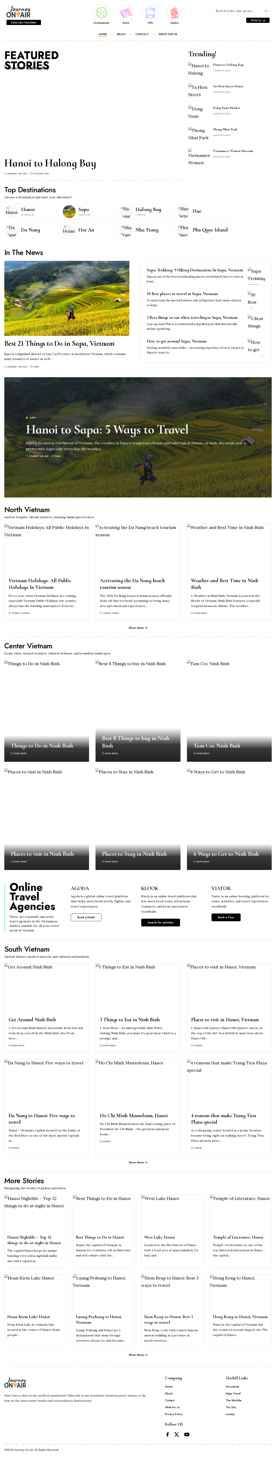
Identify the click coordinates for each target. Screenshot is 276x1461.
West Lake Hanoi (159, 1237)
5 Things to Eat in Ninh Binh (130, 1020)
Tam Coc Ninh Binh (216, 745)
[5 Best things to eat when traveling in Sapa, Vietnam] (256, 323)
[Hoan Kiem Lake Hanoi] (35, 1293)
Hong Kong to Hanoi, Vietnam (240, 1316)
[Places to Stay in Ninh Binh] (138, 819)
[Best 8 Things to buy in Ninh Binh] (138, 711)
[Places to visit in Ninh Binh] (46, 819)
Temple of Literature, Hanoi (238, 1237)
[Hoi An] (69, 230)
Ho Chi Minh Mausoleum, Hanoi (134, 1115)
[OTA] (150, 12)
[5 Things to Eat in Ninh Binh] (138, 988)
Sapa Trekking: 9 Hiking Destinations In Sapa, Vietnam (195, 270)
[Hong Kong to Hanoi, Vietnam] (241, 1293)
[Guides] (174, 12)
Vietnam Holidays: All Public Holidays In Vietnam (40, 583)
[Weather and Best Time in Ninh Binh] (229, 549)
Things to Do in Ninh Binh (42, 745)
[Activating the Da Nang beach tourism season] (138, 549)
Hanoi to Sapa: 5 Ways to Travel (107, 429)
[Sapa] (69, 211)
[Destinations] (102, 12)
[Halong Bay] (126, 211)
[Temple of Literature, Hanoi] (241, 1213)
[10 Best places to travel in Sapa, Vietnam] (256, 299)
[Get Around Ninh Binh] (46, 988)
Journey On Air (17, 173)
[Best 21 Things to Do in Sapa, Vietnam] (66, 298)
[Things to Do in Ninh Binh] (46, 711)
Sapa (83, 209)
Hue (197, 211)
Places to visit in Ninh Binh (42, 853)
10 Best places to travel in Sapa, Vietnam (182, 293)
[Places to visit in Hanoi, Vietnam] (229, 988)
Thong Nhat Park (225, 129)
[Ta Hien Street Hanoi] (199, 92)
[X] (176, 1435)
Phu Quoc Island (210, 230)
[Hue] (183, 211)
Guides (174, 23)
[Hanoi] (12, 211)
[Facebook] (167, 1435)
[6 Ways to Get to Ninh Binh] (229, 819)
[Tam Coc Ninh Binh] (229, 711)
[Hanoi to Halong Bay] (94, 109)
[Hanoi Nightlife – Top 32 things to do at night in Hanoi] (35, 1213)
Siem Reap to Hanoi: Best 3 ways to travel (168, 1319)
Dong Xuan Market (226, 108)
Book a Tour (226, 917)
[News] (126, 12)
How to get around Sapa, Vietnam (177, 341)
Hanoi (28, 209)
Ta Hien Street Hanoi (228, 86)
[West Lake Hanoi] (172, 1213)
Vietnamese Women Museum (233, 151)
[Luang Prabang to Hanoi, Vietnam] (104, 1293)
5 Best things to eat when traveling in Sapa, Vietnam (192, 317)
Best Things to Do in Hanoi (100, 1237)
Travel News (111, 613)
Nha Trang (146, 230)
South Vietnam (27, 949)
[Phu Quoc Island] (183, 230)
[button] (138, 628)
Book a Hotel (86, 917)
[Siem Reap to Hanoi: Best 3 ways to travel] (172, 1293)
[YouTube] (187, 1435)
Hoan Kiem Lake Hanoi (28, 1316)
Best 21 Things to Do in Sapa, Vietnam (59, 343)
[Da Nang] (12, 230)
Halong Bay (41, 173)
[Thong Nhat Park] (199, 135)
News (126, 23)
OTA (150, 23)
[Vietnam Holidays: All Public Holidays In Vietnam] (46, 549)
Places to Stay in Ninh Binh (134, 853)
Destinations (101, 23)
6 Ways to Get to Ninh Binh (226, 853)
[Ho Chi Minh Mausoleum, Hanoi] (138, 1084)
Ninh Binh (200, 613)
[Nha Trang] (126, 230)
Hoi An (86, 230)
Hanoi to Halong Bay (50, 162)
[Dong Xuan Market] (199, 113)
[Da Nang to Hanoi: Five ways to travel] (46, 1084)
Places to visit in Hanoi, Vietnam (225, 1020)
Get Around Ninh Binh (32, 1020)
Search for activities (161, 922)
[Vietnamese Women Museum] (199, 156)
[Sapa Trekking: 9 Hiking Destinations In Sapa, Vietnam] (256, 276)
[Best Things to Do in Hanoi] (104, 1213)
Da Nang (30, 230)
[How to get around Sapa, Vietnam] (256, 347)
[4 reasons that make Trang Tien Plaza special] (229, 1084)
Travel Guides (21, 613)
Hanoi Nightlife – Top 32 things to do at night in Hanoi (34, 1240)
